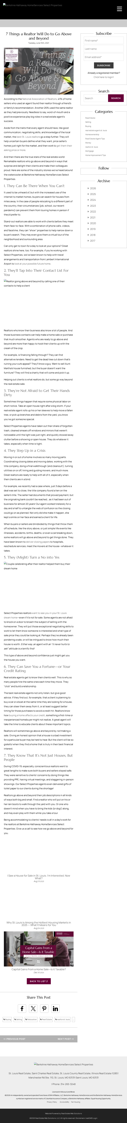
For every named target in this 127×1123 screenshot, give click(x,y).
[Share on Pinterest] (44, 1008)
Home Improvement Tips (95, 155)
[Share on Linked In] (55, 1008)
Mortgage (89, 151)
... (73, 1019)
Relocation (32, 1019)
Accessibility (64, 1102)
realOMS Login (91, 1118)
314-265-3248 (68, 1084)
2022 (93, 211)
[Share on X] (33, 1008)
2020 (93, 223)
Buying (8, 1019)
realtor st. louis (63, 1019)
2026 (93, 188)
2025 (93, 194)
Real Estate (47, 1019)
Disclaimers (80, 1118)
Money (88, 142)
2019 (93, 229)
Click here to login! (104, 77)
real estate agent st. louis (96, 130)
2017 (92, 240)
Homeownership (92, 134)
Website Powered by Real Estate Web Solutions (63, 1113)
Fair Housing (75, 1102)
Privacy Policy (52, 1102)
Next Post (65, 1038)
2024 (93, 200)
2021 (92, 217)
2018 (92, 235)
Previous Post (15, 1038)
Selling (19, 1019)
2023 (93, 205)
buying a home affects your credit (27, 715)
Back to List (38, 981)
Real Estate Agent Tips (95, 138)
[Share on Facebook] (22, 1008)
